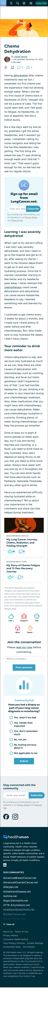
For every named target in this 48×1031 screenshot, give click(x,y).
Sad (35, 618)
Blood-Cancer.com (14, 918)
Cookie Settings (35, 943)
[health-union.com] (16, 837)
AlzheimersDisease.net (17, 891)
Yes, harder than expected (23, 724)
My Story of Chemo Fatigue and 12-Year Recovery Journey (23, 568)
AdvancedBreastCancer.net (19, 877)
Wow (16, 629)
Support (23, 618)
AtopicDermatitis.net (15, 900)
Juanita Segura (20, 56)
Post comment (24, 667)
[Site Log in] (31, 3)
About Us (8, 931)
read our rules (24, 647)
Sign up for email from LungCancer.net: (24, 197)
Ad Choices (29, 947)
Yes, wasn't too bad (25, 717)
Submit (24, 761)
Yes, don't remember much (26, 733)
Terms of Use (17, 220)
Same (29, 629)
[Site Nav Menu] (11, 3)
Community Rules (12, 947)
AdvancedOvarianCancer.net (20, 882)
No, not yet (20, 739)
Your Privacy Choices (14, 943)
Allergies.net (10, 887)
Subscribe (41, 3)
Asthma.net (10, 896)
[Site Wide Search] (17, 3)
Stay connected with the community (19, 786)
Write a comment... (17, 658)
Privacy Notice (31, 217)
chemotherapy (13, 287)
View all (10, 924)
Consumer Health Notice (15, 939)
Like (10, 618)
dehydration (20, 75)
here (14, 608)
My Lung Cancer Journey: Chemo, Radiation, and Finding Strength (22, 542)
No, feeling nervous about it (25, 746)
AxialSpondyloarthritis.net (18, 909)
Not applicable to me (25, 753)
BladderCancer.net (14, 914)
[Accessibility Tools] (24, 3)
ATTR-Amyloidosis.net (16, 905)
